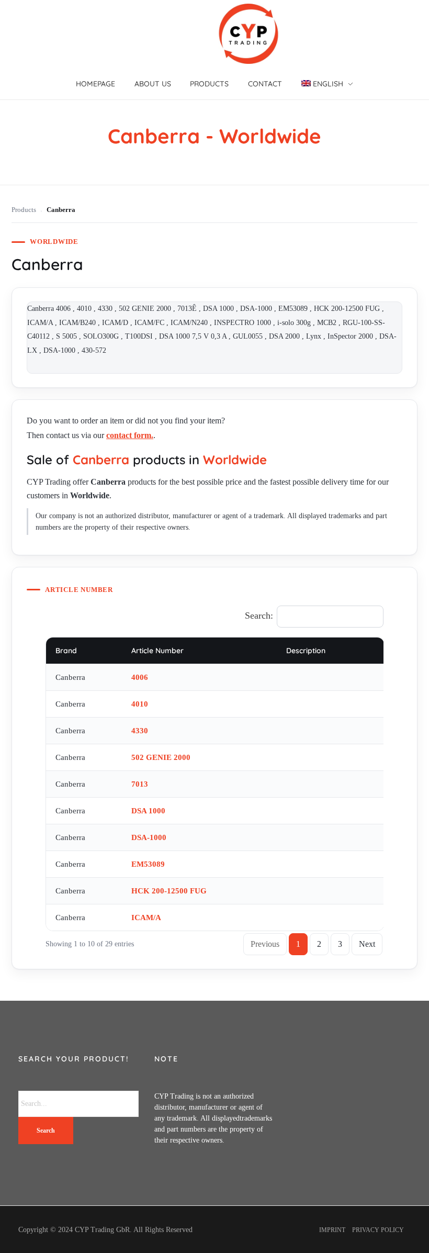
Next (367, 943)
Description (305, 650)
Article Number (157, 650)
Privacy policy (378, 1230)
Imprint (332, 1230)
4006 (139, 677)
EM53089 (148, 864)
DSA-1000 (148, 837)
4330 (139, 730)
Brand (66, 650)
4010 (139, 704)
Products (24, 210)
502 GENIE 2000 (160, 757)
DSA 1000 (148, 811)
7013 (140, 784)
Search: (259, 615)
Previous (265, 943)
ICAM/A (146, 917)
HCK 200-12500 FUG (169, 891)
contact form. (129, 435)
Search (46, 1130)
